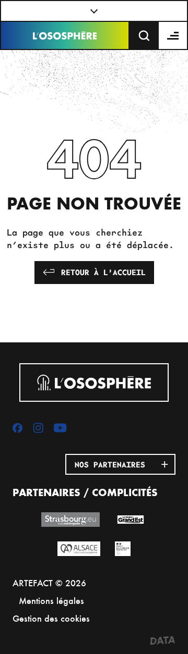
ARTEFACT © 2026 (49, 582)
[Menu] (173, 35)
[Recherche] (144, 35)
